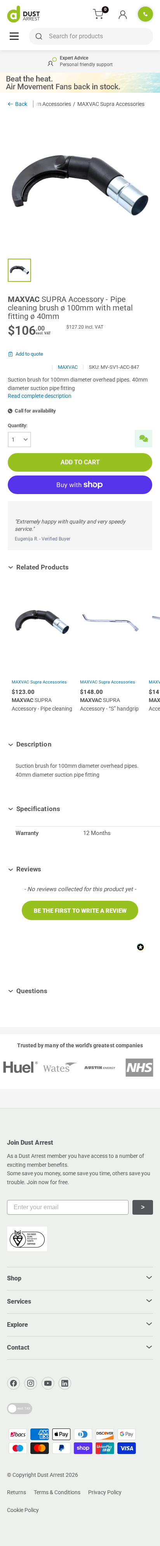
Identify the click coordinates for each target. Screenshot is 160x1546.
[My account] (122, 14)
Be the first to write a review (80, 910)
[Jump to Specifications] (66, 809)
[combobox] (91, 36)
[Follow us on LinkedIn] (65, 1383)
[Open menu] (14, 35)
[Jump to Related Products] (74, 567)
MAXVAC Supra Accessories (39, 682)
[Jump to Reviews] (47, 869)
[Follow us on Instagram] (30, 1383)
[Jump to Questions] (53, 991)
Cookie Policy (23, 1510)
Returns (16, 1492)
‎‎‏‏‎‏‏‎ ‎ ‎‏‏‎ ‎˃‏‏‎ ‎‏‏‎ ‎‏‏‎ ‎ (142, 1207)
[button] (80, 910)
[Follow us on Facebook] (13, 1383)
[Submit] (37, 36)
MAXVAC (68, 367)
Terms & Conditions (57, 1492)
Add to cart (80, 462)
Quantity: (18, 425)
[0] (98, 14)
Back (21, 104)
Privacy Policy (105, 1492)
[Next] (148, 656)
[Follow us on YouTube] (48, 1383)
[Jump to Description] (57, 744)
